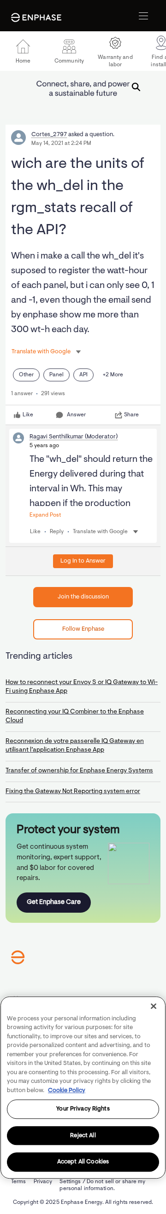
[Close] (153, 1006)
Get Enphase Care (54, 902)
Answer (76, 415)
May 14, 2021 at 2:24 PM (61, 143)
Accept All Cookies (83, 1162)
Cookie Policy (66, 1090)
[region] (83, 1087)
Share (131, 415)
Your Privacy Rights (82, 1109)
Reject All (82, 1136)
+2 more (113, 375)
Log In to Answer (83, 561)
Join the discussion (83, 597)
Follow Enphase (83, 629)
